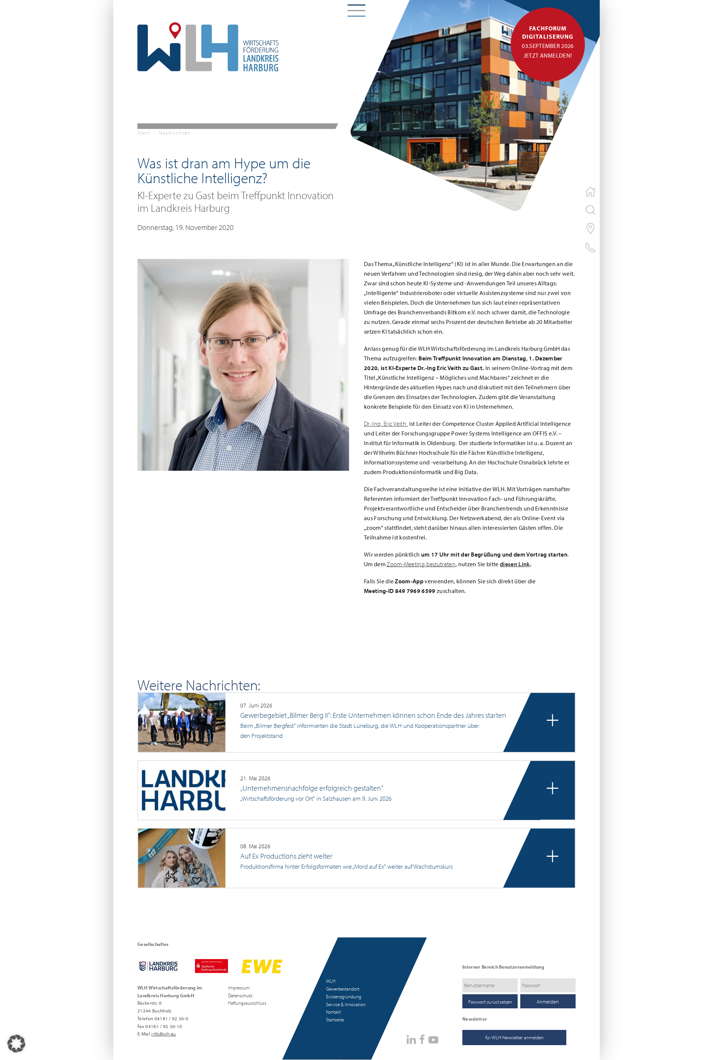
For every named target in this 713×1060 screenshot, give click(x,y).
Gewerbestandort (342, 989)
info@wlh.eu (163, 1034)
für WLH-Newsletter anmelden (514, 1037)
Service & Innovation (346, 1004)
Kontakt (333, 1012)
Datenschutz (240, 995)
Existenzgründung (343, 996)
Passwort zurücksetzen (490, 1002)
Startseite (335, 1019)
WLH (330, 981)
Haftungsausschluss (247, 1003)
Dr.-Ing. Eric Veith (386, 423)
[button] (243, 364)
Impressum (239, 988)
